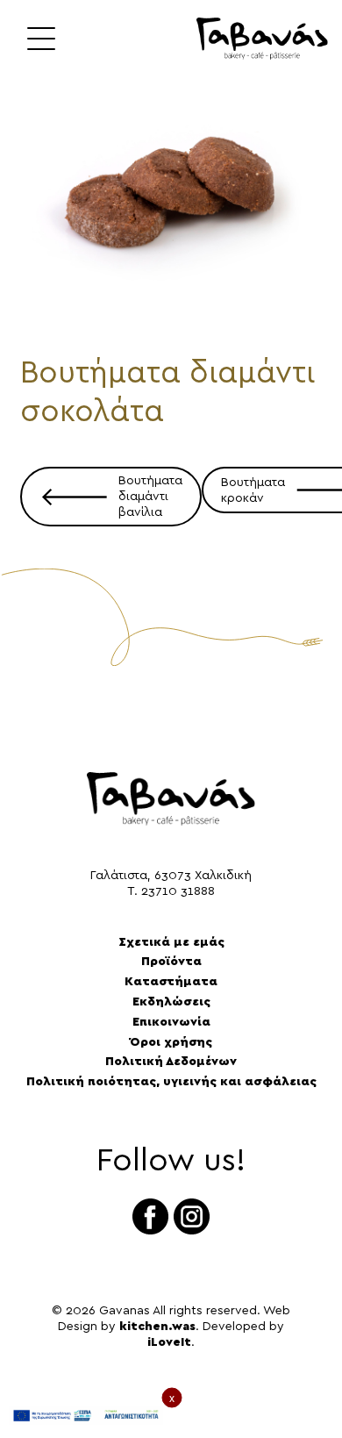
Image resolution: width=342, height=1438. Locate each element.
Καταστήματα (171, 982)
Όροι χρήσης (171, 1042)
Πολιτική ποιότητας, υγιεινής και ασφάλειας (171, 1082)
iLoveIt (169, 1342)
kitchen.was (157, 1326)
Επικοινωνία (171, 1022)
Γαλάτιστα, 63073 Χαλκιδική (171, 875)
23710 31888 (178, 891)
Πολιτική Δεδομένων (171, 1061)
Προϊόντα (171, 961)
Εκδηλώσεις (171, 1002)
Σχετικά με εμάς (171, 942)
